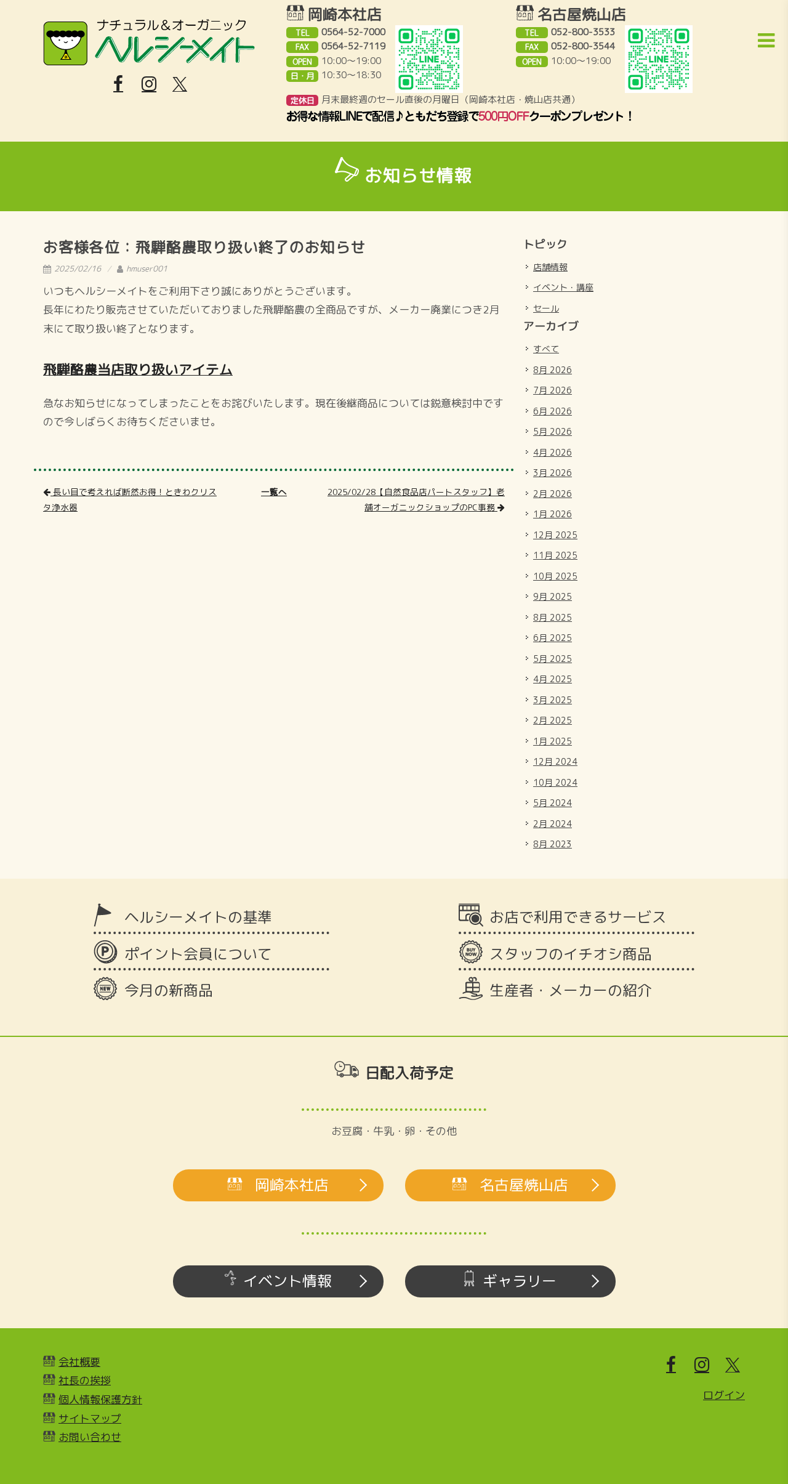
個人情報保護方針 (100, 1399)
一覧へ (274, 492)
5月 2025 (552, 658)
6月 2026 (552, 411)
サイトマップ (89, 1418)
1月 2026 (552, 514)
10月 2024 (555, 782)
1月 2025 (552, 741)
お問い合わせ (89, 1437)
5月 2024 (552, 803)
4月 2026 (552, 452)
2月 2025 (552, 720)
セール (546, 308)
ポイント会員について (198, 953)
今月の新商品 (168, 990)
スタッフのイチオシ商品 (570, 953)
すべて (546, 349)
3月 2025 (552, 700)
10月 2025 (555, 576)
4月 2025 (552, 679)
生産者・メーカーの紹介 (570, 990)
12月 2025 (555, 535)
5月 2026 (552, 431)
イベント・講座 (563, 287)
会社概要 (79, 1362)
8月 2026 (552, 370)
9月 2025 (552, 596)
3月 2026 (552, 472)
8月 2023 (552, 844)
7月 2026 (552, 390)
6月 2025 (552, 637)
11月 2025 (555, 555)
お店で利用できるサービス (578, 916)
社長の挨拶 (84, 1380)
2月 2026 (552, 493)
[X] (179, 84)
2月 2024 (552, 823)
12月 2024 (555, 761)
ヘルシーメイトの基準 (198, 916)
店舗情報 (550, 267)
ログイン (724, 1395)
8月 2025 (552, 617)
